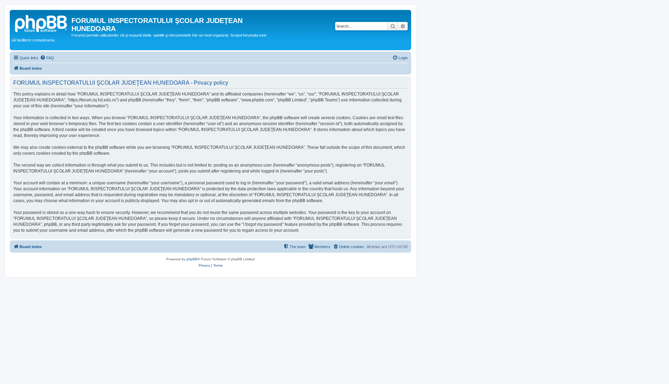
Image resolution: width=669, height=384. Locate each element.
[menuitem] (47, 58)
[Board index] (41, 22)
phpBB (192, 259)
